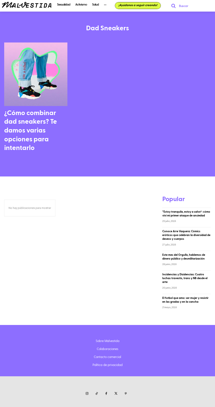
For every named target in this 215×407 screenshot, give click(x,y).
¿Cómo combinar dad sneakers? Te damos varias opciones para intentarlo (30, 130)
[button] (178, 6)
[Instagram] (87, 394)
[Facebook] (106, 394)
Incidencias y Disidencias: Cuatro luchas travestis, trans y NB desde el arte (184, 278)
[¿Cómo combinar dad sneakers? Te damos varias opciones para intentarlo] (35, 74)
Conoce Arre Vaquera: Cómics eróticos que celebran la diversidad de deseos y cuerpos (186, 235)
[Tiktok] (96, 394)
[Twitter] (116, 394)
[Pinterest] (125, 394)
